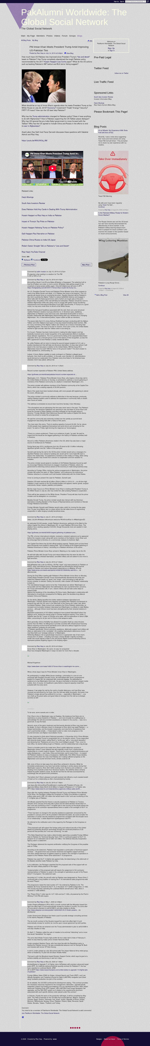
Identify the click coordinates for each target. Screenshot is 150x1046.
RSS (23, 1017)
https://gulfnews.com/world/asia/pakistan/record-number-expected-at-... (52, 374)
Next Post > (86, 265)
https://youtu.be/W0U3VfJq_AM (34, 140)
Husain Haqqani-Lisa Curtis (55, 61)
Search (148, 1)
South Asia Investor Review (103, 97)
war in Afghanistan (31, 126)
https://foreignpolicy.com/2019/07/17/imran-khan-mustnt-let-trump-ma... (52, 288)
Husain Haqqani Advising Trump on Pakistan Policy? (43, 227)
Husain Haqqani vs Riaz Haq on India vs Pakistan (42, 215)
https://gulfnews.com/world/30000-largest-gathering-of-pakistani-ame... (52, 532)
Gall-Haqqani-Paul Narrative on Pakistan (38, 233)
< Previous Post (29, 265)
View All (125, 295)
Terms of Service (123, 1039)
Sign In (122, 1)
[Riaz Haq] (24, 51)
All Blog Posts (26, 40)
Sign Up (116, 1)
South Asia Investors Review (33, 203)
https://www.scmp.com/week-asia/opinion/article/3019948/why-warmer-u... (53, 570)
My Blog (35, 40)
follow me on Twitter (121, 73)
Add (91, 41)
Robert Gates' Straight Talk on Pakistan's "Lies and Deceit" (45, 245)
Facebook (36, 260)
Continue (101, 207)
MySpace (27, 260)
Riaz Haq (40, 53)
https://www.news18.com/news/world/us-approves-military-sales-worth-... (56, 789)
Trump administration (40, 116)
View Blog (70, 53)
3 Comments (109, 290)
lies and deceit (83, 56)
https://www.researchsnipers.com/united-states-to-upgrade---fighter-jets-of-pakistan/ (57, 971)
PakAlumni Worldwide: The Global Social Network (74, 17)
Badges (99, 1039)
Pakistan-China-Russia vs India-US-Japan (39, 239)
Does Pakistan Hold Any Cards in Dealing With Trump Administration (49, 209)
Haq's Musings (27, 197)
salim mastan (41, 271)
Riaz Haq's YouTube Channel (33, 252)
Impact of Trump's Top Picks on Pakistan (38, 221)
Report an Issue (109, 1039)
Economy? (52, 107)
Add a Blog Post (101, 295)
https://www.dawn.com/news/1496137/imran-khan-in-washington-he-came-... (54, 666)
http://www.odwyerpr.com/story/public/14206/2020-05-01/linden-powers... (52, 910)
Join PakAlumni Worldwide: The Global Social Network (40, 1013)
